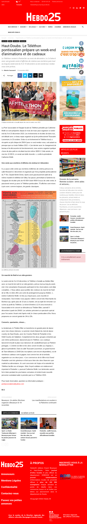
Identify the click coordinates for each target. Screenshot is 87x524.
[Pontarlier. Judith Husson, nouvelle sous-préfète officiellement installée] (48, 423)
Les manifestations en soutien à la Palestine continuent (44, 401)
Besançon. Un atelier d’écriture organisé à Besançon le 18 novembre (13, 402)
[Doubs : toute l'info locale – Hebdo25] (43, 17)
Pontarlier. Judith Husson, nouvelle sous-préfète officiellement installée (48, 433)
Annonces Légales (69, 27)
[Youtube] (83, 7)
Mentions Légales (11, 480)
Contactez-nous (10, 493)
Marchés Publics (14, 32)
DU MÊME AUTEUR (27, 413)
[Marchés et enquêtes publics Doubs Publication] (72, 142)
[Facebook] (70, 7)
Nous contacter (35, 1)
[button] (82, 27)
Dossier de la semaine (66, 175)
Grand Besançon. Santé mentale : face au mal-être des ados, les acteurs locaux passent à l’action (29, 435)
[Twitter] (80, 7)
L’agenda (58, 27)
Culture (42, 27)
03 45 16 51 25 (46, 1)
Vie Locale (32, 27)
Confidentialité (9, 487)
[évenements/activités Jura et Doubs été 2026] (72, 119)
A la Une (11, 38)
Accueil (4, 38)
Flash (10, 41)
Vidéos (50, 27)
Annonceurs (7, 474)
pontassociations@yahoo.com (13, 384)
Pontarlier (22, 41)
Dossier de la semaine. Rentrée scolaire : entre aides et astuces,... (72, 181)
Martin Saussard (10, 70)
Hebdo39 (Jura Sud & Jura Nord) (39, 5)
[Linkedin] (77, 7)
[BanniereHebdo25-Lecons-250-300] (72, 70)
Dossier (23, 27)
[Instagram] (73, 7)
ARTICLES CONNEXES (10, 413)
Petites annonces (57, 1)
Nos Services (12, 27)
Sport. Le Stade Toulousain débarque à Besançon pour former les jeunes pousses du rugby (9, 435)
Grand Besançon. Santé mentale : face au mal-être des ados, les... (77, 229)
